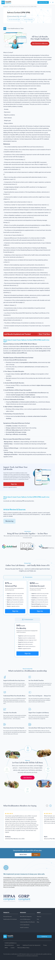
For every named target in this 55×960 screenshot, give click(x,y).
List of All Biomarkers (25, 919)
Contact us (44, 936)
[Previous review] (47, 805)
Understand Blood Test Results (27, 922)
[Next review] (50, 805)
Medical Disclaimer (9, 945)
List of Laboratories (24, 924)
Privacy (45, 945)
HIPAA (6, 947)
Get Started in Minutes (40, 43)
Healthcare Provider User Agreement (31, 945)
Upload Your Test (43, 2)
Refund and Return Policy (23, 947)
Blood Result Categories (26, 916)
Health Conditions (24, 927)
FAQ (38, 919)
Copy (36, 854)
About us (39, 916)
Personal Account (7, 916)
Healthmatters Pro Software (10, 919)
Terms (18, 945)
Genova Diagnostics (28, 19)
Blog (38, 922)
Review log (9, 521)
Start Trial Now (44, 334)
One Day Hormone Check (14, 19)
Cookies (13, 947)
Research (5, 6)
